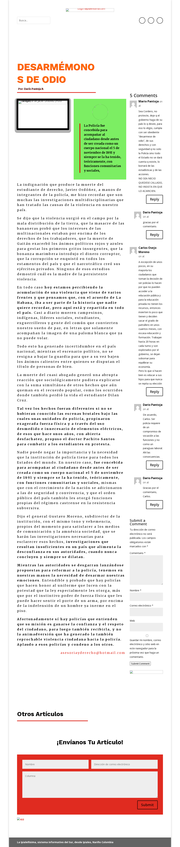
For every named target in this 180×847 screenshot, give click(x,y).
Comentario (138, 553)
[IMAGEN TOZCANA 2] (146, 689)
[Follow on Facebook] (142, 20)
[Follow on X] (160, 20)
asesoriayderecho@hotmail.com (92, 653)
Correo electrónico (141, 605)
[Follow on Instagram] (151, 20)
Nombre (135, 590)
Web (132, 620)
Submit (147, 804)
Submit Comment (140, 663)
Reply (154, 199)
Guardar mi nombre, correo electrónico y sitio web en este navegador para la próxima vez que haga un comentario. (145, 648)
